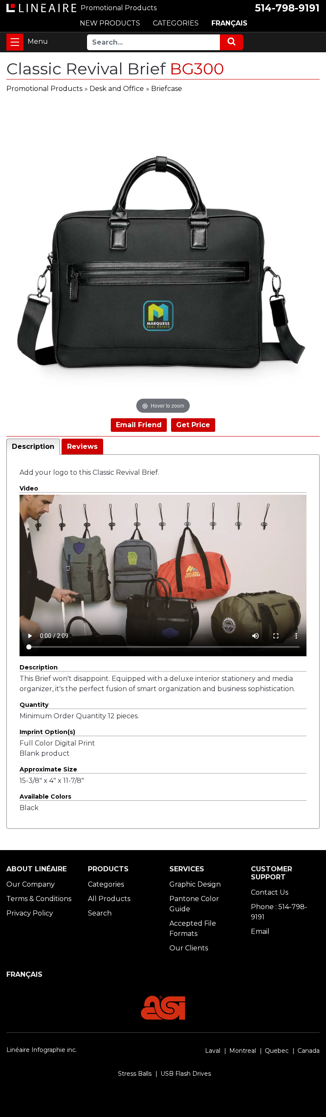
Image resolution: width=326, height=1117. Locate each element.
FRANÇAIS (229, 23)
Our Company (30, 884)
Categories (106, 884)
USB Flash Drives (185, 1073)
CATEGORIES (176, 23)
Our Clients (188, 948)
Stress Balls (135, 1073)
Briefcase (166, 89)
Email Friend (139, 425)
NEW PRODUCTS (110, 23)
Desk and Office (117, 89)
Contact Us (269, 892)
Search (100, 913)
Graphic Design (195, 884)
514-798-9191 (287, 8)
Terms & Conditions (38, 899)
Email (260, 931)
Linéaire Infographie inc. (41, 1050)
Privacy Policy (29, 913)
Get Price (193, 425)
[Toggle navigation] (14, 42)
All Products (109, 899)
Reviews (82, 446)
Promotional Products (44, 89)
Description (33, 446)
